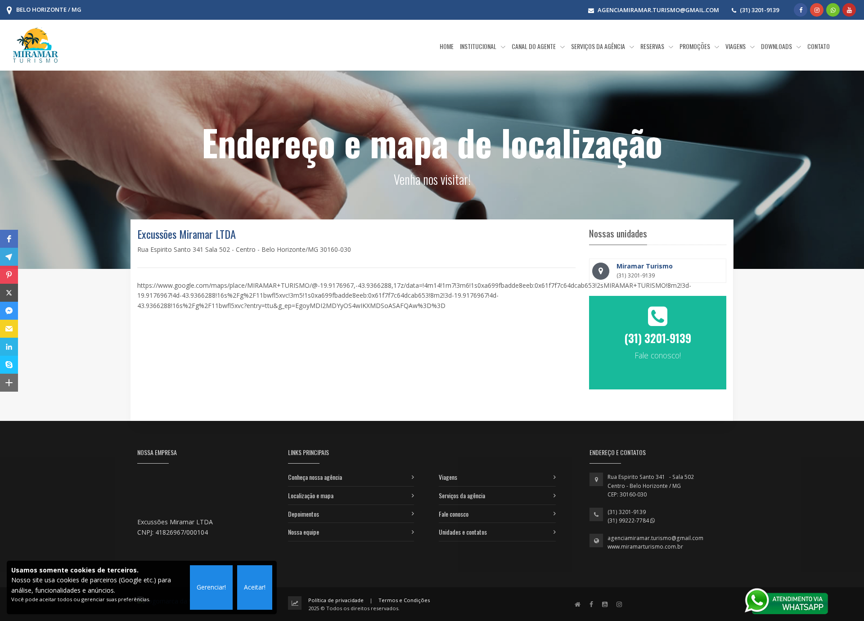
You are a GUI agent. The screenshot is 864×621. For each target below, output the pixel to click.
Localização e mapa (310, 495)
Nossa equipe (303, 531)
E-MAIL (657, 386)
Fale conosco (453, 513)
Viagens (448, 477)
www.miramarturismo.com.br (645, 546)
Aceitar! (255, 587)
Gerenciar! (211, 587)
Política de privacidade (336, 600)
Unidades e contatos (463, 531)
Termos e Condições (404, 600)
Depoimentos (303, 513)
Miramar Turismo (644, 266)
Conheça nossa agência (315, 477)
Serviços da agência (462, 495)
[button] (9, 239)
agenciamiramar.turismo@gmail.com (655, 538)
